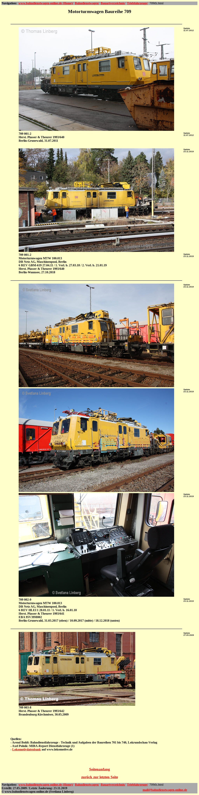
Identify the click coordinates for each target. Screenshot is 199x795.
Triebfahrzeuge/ (137, 3)
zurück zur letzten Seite (99, 777)
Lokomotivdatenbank (26, 749)
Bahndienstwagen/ (87, 3)
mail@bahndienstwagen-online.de (165, 790)
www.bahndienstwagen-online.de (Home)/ (45, 3)
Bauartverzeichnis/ (113, 3)
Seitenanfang (99, 769)
